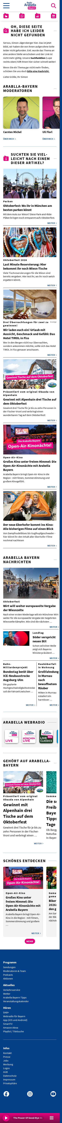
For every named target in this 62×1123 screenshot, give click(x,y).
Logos (6, 1066)
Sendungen (9, 965)
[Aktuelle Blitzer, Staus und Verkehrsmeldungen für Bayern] (38, 16)
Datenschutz (10, 1073)
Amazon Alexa (10, 1025)
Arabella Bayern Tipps (15, 995)
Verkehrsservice (11, 987)
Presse (6, 1054)
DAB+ (6, 1010)
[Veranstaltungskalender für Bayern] (53, 16)
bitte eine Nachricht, (38, 71)
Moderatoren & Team (14, 968)
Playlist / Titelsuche (13, 1029)
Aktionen (8, 976)
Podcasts (8, 972)
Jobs (5, 1058)
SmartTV (7, 1021)
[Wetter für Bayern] (6, 16)
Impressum (9, 1077)
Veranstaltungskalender (16, 999)
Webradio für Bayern (14, 1014)
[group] (11, 735)
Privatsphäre (10, 1081)
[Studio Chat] (22, 16)
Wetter (6, 991)
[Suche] (53, 6)
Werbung (8, 1062)
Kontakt (7, 1050)
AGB (5, 1069)
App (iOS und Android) (15, 1018)
